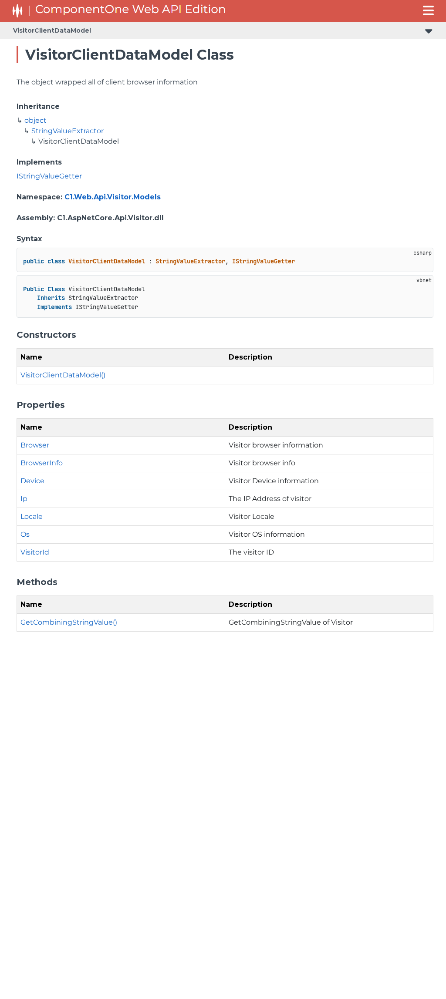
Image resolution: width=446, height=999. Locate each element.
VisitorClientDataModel (52, 30)
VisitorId (34, 552)
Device (32, 481)
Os (25, 534)
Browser (34, 445)
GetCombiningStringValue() (68, 622)
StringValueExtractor (67, 131)
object (35, 120)
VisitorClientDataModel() (62, 375)
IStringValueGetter (49, 176)
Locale (31, 516)
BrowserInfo (41, 463)
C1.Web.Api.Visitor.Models (112, 197)
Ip (23, 498)
